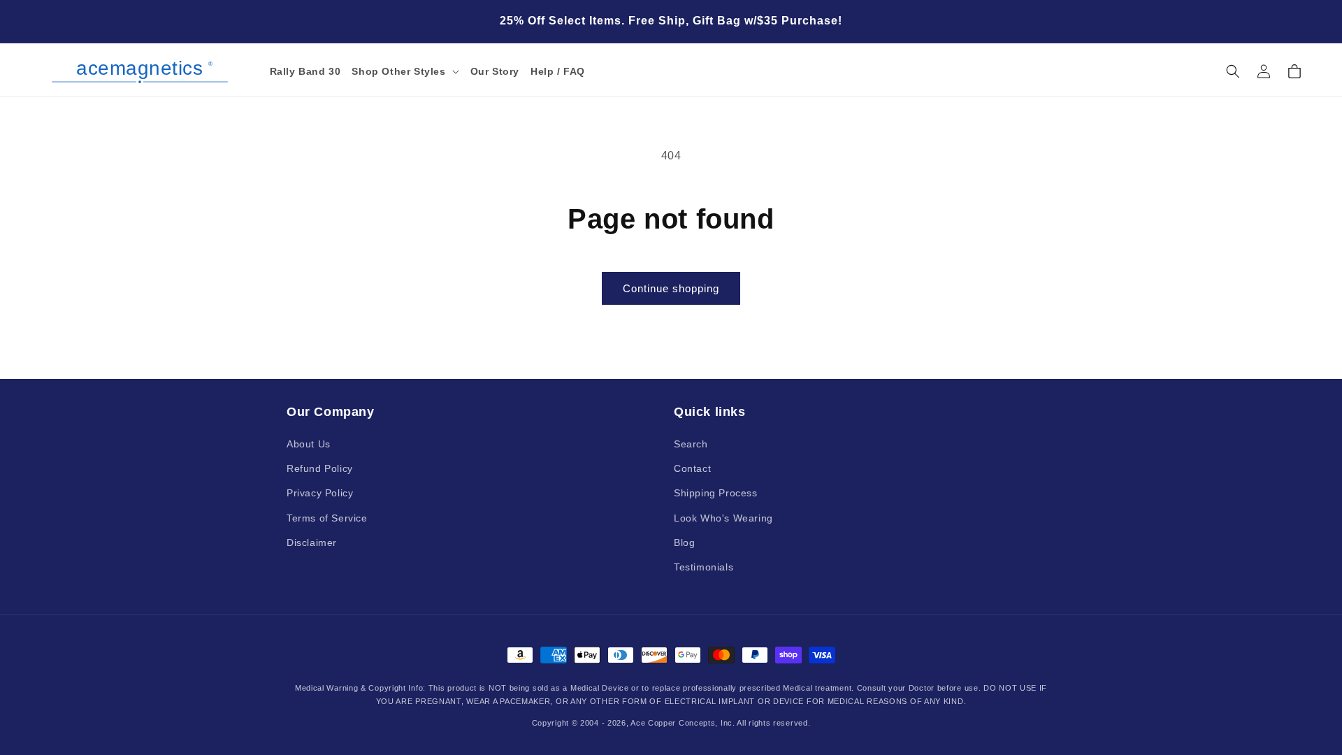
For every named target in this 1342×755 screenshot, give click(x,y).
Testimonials (703, 567)
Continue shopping (671, 288)
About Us (309, 444)
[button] (405, 71)
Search (691, 444)
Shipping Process (716, 492)
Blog (684, 542)
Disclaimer (312, 542)
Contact (692, 468)
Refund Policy (320, 468)
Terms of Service (327, 518)
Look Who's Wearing (723, 518)
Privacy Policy (320, 492)
